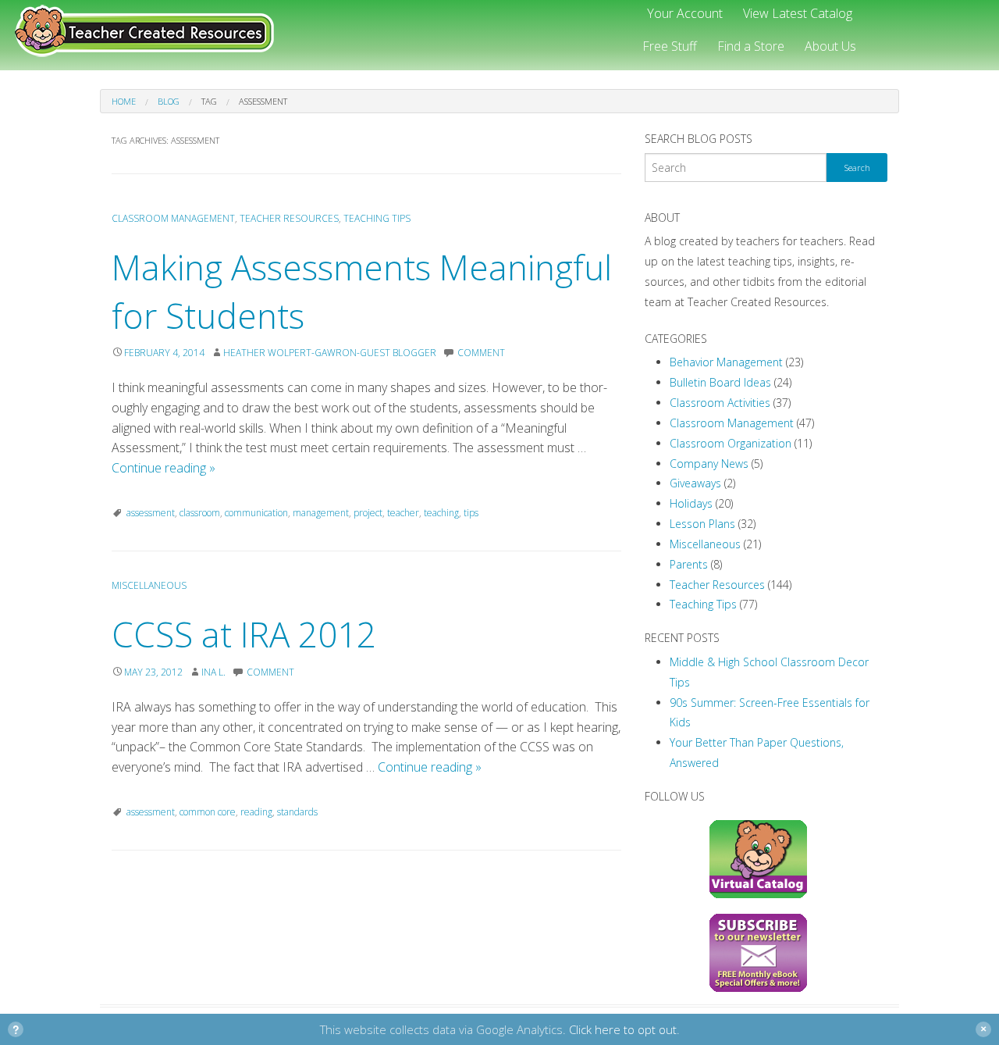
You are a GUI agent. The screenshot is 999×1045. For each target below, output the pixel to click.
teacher (403, 512)
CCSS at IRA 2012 (244, 634)
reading (256, 812)
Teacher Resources (289, 218)
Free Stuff (669, 46)
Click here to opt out (623, 1029)
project (368, 512)
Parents (689, 564)
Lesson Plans (702, 523)
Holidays (691, 503)
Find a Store (750, 46)
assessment (150, 512)
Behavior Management (726, 362)
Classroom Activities (720, 402)
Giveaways (695, 483)
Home (124, 101)
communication (256, 512)
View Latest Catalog (797, 13)
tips (471, 512)
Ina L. (213, 672)
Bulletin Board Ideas (720, 382)
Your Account (685, 13)
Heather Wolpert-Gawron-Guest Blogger (329, 352)
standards (297, 812)
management (321, 512)
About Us (830, 46)
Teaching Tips (377, 218)
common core (208, 812)
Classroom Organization (730, 443)
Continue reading (163, 467)
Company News (709, 463)
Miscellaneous (149, 585)
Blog (169, 101)
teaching (441, 512)
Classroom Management (173, 218)
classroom (200, 512)
